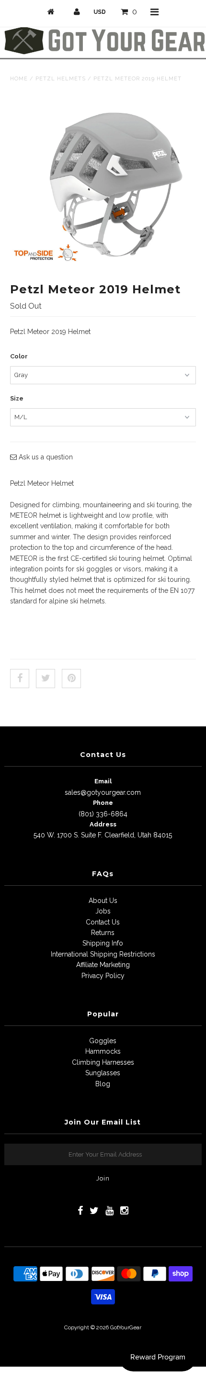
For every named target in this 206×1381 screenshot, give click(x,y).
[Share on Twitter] (45, 678)
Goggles (102, 1041)
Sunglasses (102, 1073)
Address (103, 824)
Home (19, 79)
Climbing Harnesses (103, 1062)
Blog (102, 1084)
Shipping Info (102, 943)
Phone (103, 802)
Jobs (103, 911)
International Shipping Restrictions (103, 954)
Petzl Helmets (60, 79)
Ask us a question (45, 457)
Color (19, 356)
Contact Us (103, 922)
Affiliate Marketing (103, 965)
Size (16, 398)
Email (103, 781)
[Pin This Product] (71, 678)
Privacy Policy (103, 976)
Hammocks (103, 1051)
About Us (103, 900)
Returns (102, 932)
